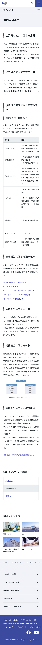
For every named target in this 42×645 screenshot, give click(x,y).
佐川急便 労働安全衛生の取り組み (17, 455)
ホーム (5, 562)
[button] (21, 574)
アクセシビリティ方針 (30, 620)
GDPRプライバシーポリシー (29, 623)
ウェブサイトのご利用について (12, 620)
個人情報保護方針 (14, 623)
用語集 (5, 623)
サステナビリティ (17, 562)
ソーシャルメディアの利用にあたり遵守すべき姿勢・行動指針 (22, 627)
